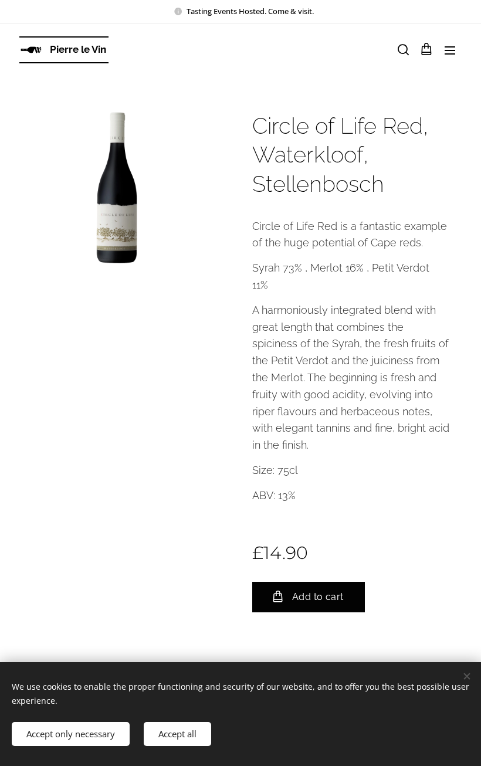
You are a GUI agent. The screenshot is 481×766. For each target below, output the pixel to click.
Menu (450, 50)
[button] (402, 50)
